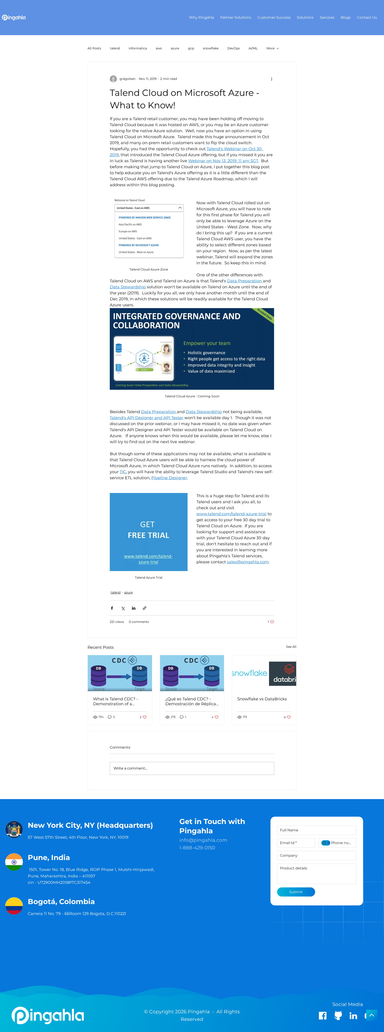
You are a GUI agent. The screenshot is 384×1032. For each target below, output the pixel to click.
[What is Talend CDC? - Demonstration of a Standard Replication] (120, 673)
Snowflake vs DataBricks (262, 699)
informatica (138, 48)
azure (175, 48)
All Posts (94, 48)
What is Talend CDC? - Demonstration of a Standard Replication (115, 701)
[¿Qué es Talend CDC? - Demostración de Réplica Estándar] (192, 673)
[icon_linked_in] (353, 1015)
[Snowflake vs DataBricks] (264, 673)
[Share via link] (144, 608)
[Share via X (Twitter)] (123, 608)
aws (159, 48)
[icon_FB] (322, 1015)
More (270, 48)
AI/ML (253, 48)
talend (115, 48)
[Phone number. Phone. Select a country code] (325, 843)
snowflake (210, 48)
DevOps (233, 48)
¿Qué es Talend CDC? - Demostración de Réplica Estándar (190, 701)
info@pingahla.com (203, 840)
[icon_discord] (338, 1015)
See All (291, 647)
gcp (191, 48)
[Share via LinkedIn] (134, 608)
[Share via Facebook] (112, 608)
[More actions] (271, 79)
